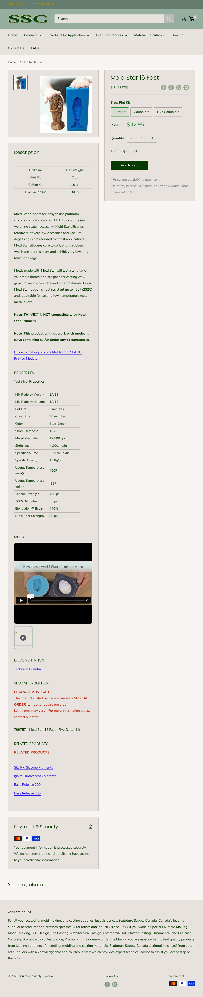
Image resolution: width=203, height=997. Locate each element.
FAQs (35, 48)
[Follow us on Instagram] (115, 984)
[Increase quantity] (152, 138)
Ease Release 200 (27, 784)
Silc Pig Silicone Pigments (33, 767)
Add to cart (129, 165)
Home (12, 35)
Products (30, 35)
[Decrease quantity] (131, 138)
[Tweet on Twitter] (178, 87)
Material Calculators (149, 35)
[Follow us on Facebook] (107, 984)
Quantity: (118, 138)
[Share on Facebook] (163, 87)
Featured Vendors (109, 35)
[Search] (169, 18)
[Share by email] (186, 87)
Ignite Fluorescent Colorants (35, 776)
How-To (177, 35)
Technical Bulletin (27, 669)
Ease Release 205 (27, 793)
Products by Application (67, 35)
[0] (191, 18)
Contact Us (16, 48)
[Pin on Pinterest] (171, 87)
